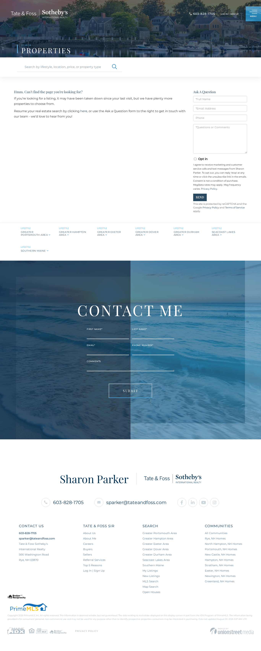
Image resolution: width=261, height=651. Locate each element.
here (83, 111)
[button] (114, 67)
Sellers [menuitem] (87, 554)
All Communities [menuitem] (216, 533)
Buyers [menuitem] (87, 549)
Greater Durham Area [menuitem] (157, 554)
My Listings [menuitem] (150, 570)
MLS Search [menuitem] (150, 581)
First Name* (94, 329)
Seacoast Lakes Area (223, 233)
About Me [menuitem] (89, 538)
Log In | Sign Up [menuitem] (94, 570)
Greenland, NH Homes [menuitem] (219, 581)
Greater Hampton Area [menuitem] (158, 538)
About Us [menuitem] (89, 533)
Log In (224, 14)
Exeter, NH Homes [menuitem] (217, 570)
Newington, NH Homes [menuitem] (220, 576)
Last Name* (139, 329)
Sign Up (234, 14)
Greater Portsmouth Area (34, 233)
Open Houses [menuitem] (151, 592)
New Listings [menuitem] (151, 576)
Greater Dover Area (147, 233)
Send (200, 197)
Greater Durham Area (186, 233)
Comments (94, 361)
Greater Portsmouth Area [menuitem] (160, 533)
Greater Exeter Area (109, 233)
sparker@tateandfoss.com (136, 502)
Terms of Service (235, 207)
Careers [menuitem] (88, 544)
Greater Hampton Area (72, 233)
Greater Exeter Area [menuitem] (156, 544)
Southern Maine (33, 250)
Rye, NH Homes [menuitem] (215, 538)
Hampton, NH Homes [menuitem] (219, 560)
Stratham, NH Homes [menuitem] (219, 565)
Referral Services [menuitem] (94, 560)
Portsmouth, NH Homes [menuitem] (221, 549)
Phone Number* (142, 345)
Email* (91, 345)
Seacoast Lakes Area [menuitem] (156, 560)
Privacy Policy (209, 188)
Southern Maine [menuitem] (153, 565)
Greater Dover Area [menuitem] (156, 549)
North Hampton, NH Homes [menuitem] (223, 544)
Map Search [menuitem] (150, 586)
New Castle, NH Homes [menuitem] (220, 554)
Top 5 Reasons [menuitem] (92, 565)
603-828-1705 (68, 502)
